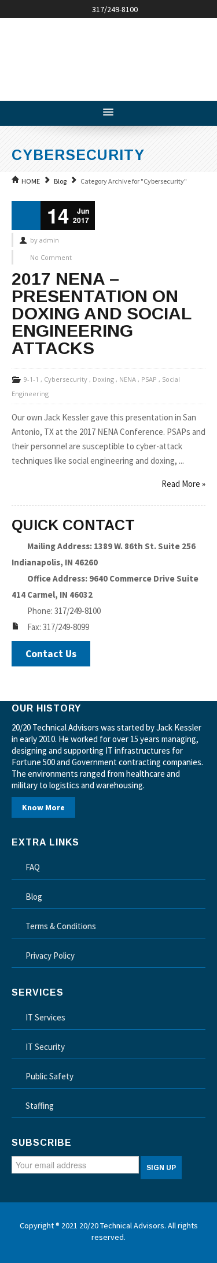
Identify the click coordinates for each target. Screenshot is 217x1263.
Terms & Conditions (60, 926)
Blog (60, 181)
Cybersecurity (65, 379)
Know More (43, 807)
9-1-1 (31, 379)
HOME (30, 181)
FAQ (32, 867)
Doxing (103, 379)
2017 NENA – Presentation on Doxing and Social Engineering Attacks (101, 313)
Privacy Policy (50, 955)
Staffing (39, 1105)
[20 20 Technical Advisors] (98, 54)
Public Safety (49, 1076)
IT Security (45, 1046)
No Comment (51, 257)
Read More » (183, 483)
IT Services (45, 1017)
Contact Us (50, 653)
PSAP (149, 379)
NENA (127, 379)
